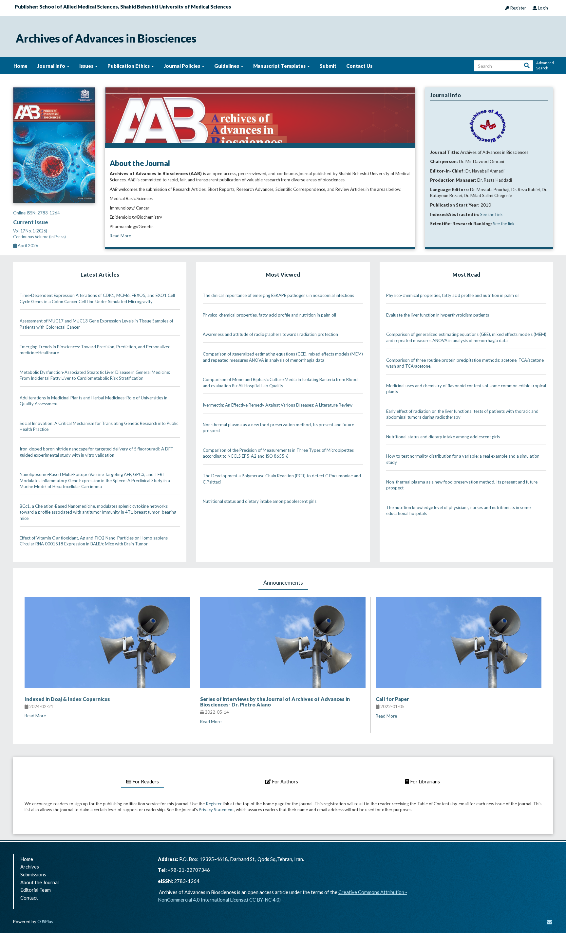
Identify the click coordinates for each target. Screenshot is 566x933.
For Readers (145, 781)
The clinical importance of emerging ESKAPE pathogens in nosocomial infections (278, 295)
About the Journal (39, 882)
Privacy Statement (216, 809)
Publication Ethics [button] (129, 66)
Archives (29, 866)
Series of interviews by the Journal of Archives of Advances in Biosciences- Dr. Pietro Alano (275, 701)
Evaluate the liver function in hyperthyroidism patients (437, 315)
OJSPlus (45, 921)
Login (542, 7)
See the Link (491, 214)
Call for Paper (392, 699)
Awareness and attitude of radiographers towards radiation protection (270, 334)
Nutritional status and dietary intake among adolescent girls (259, 501)
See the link (504, 223)
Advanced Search (544, 65)
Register (517, 7)
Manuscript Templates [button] (280, 66)
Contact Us (359, 66)
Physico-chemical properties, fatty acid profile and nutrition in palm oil (269, 315)
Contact (29, 898)
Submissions (33, 874)
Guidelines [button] (227, 66)
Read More (120, 235)
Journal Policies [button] (182, 66)
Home (20, 66)
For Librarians (424, 781)
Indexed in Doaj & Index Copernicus (67, 699)
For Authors (284, 781)
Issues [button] (86, 66)
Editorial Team (35, 890)
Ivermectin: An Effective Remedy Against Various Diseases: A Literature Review (277, 405)
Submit (328, 66)
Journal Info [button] (51, 66)
